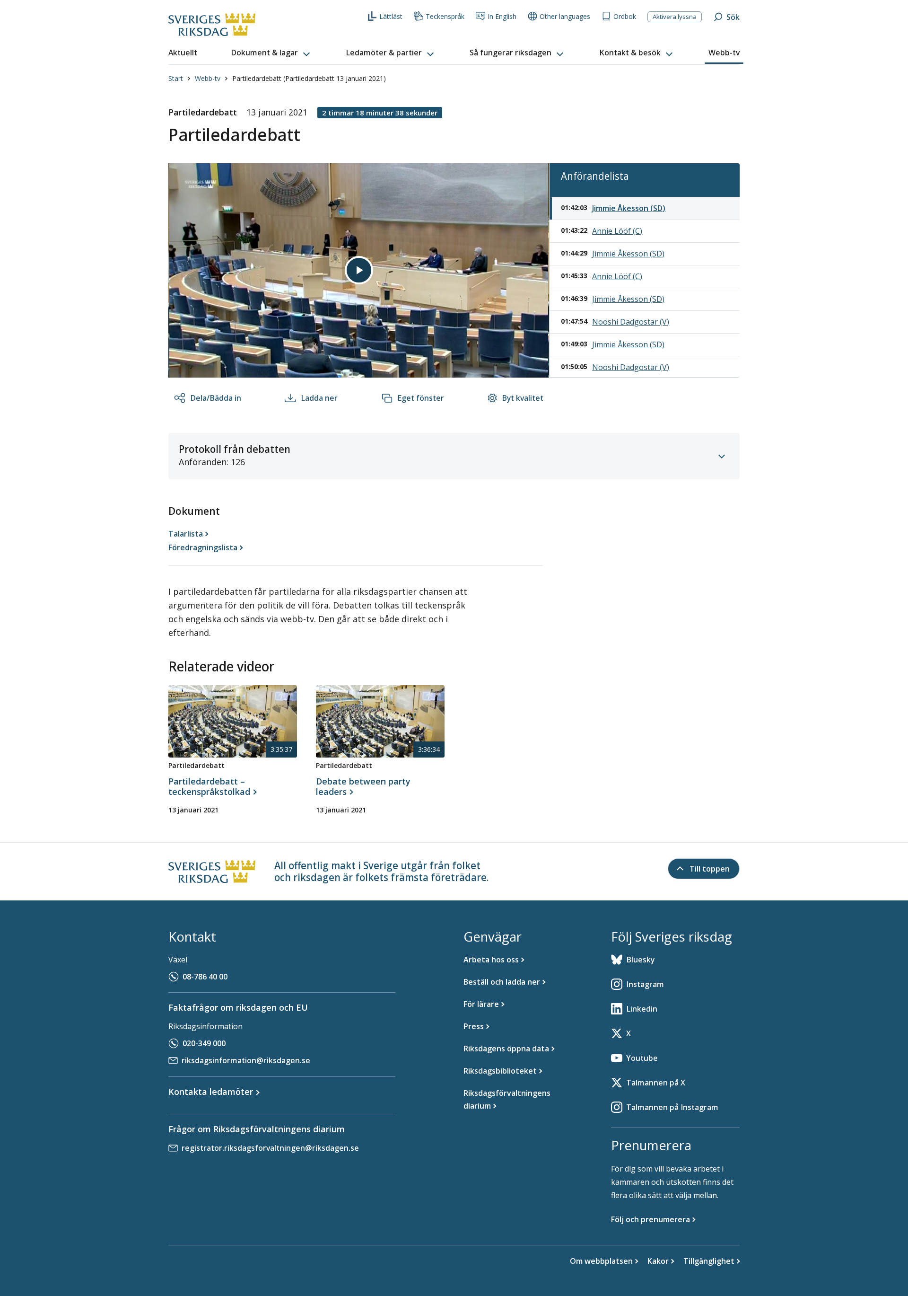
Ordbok (624, 16)
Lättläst (390, 16)
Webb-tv (207, 78)
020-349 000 (204, 1043)
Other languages (565, 16)
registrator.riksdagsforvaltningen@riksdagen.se (270, 1148)
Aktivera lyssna (675, 16)
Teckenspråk (445, 16)
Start (175, 78)
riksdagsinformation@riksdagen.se (246, 1060)
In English (502, 16)
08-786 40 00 (205, 976)
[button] (271, 53)
